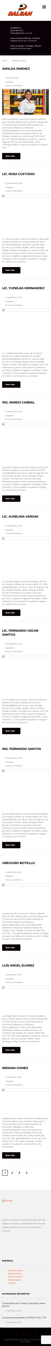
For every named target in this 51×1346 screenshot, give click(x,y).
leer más (10, 156)
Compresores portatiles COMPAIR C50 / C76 (24, 1317)
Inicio (4, 60)
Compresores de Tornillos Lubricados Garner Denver (23, 1304)
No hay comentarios (14, 85)
